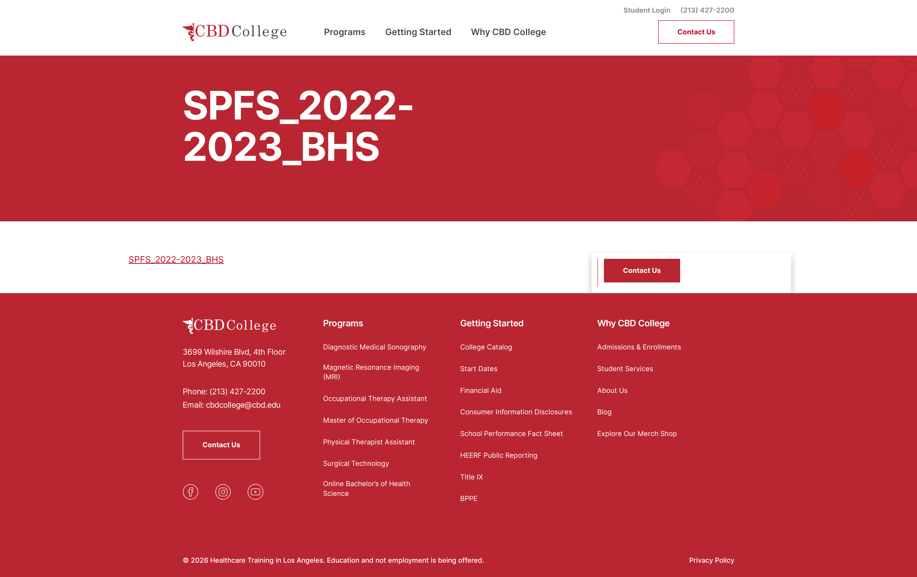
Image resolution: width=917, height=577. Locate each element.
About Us (612, 390)
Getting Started (492, 323)
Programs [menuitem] (344, 31)
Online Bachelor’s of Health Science (366, 488)
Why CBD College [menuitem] (508, 31)
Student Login (647, 10)
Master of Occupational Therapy (375, 420)
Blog (604, 412)
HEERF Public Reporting (499, 455)
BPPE (468, 498)
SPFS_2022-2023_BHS (176, 259)
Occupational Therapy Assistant (375, 398)
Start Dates (478, 368)
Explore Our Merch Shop (637, 433)
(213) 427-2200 (707, 10)
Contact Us (696, 32)
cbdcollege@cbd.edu (243, 405)
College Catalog (486, 347)
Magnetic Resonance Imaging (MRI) (371, 372)
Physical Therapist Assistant (369, 442)
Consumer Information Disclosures (516, 412)
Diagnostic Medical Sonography (374, 347)
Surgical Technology (356, 463)
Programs (343, 323)
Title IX (471, 477)
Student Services (625, 368)
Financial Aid (480, 390)
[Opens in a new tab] (190, 492)
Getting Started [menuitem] (418, 31)
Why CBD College (633, 323)
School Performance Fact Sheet (511, 433)
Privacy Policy (711, 560)
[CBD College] (235, 32)
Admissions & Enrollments (639, 347)
